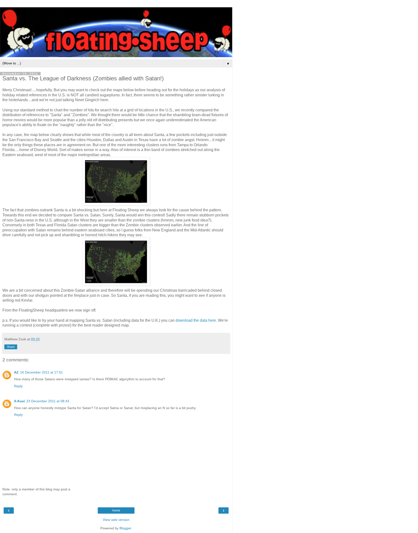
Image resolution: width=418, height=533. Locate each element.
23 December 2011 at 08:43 (47, 401)
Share (11, 347)
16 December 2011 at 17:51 (41, 372)
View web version (116, 520)
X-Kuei (19, 401)
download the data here (196, 320)
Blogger (125, 528)
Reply (18, 386)
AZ (16, 372)
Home (116, 510)
